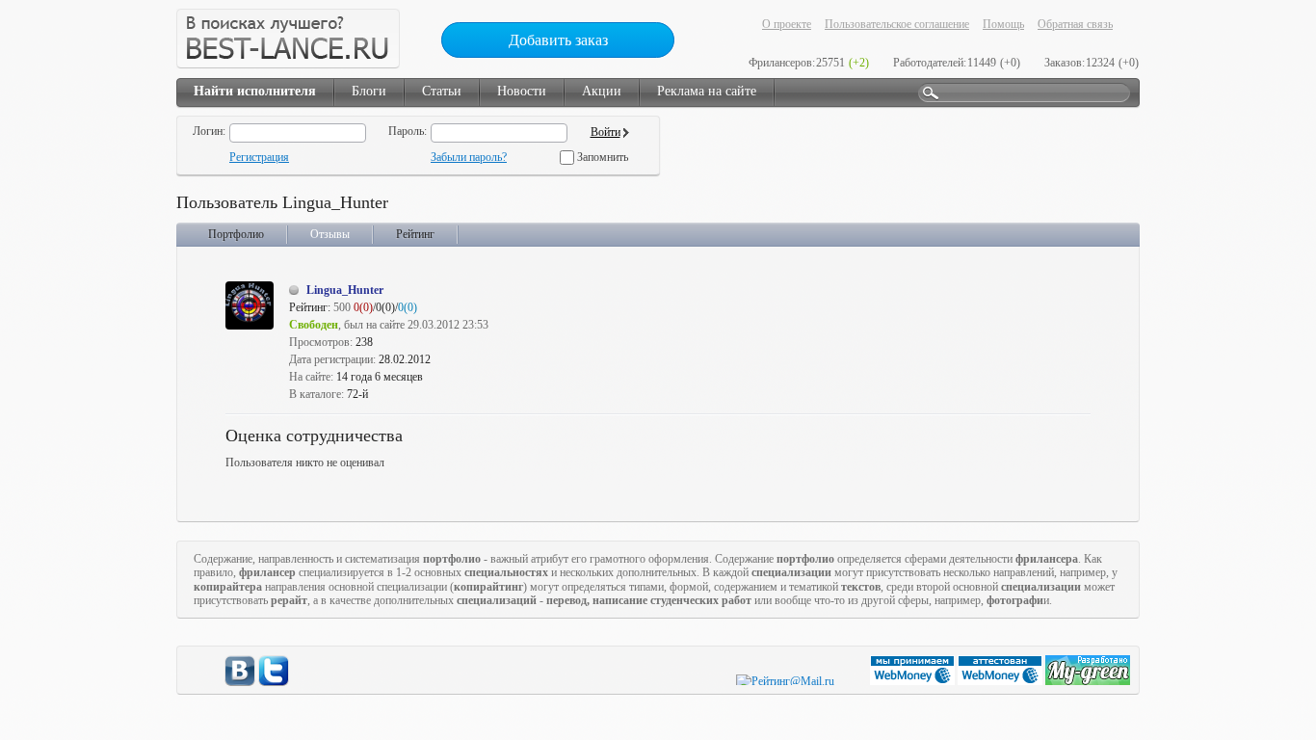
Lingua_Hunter (344, 290)
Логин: (209, 131)
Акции (601, 91)
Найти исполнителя (255, 91)
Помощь (1003, 24)
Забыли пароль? (469, 157)
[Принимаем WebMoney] (914, 681)
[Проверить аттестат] (1001, 681)
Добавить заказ (558, 40)
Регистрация (259, 157)
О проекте (786, 24)
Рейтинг (415, 234)
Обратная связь (1075, 24)
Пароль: (407, 131)
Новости (521, 91)
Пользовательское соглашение (897, 24)
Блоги (369, 91)
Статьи (441, 91)
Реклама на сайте (706, 91)
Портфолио (236, 234)
